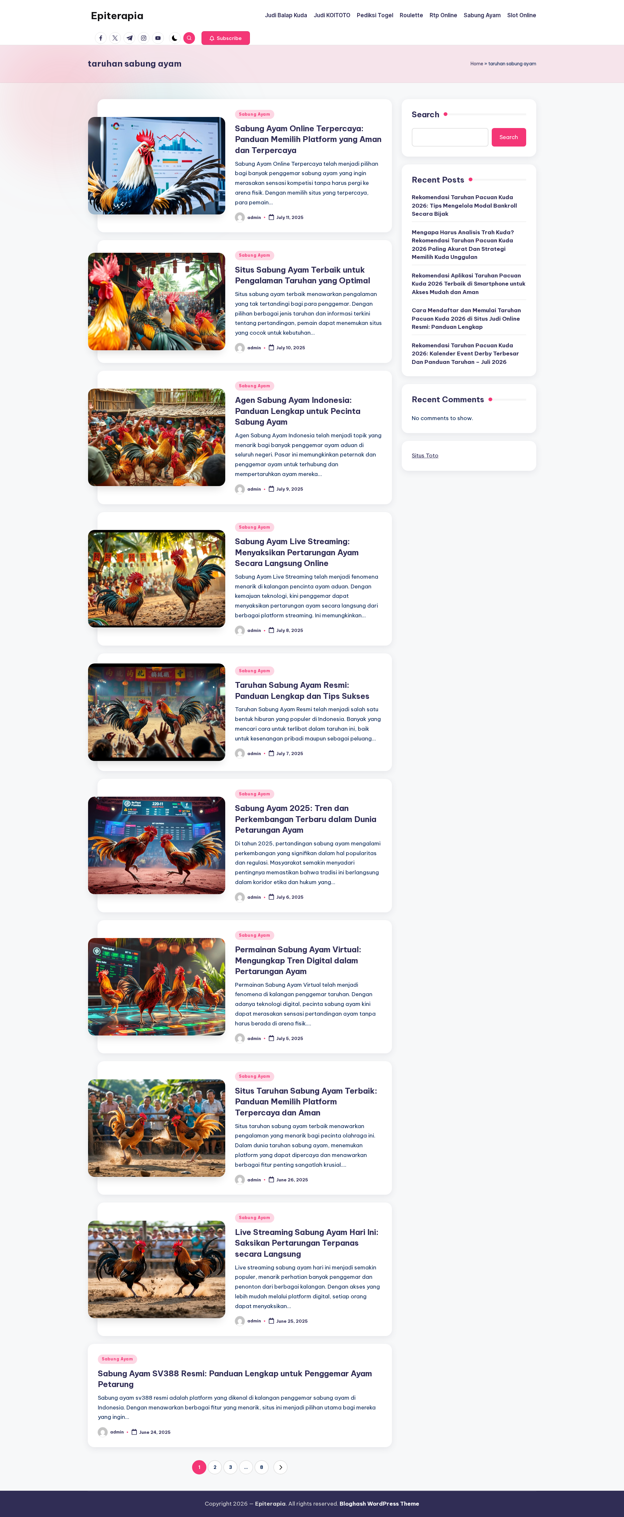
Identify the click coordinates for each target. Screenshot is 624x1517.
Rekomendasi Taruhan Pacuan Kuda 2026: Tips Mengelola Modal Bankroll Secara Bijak (464, 205)
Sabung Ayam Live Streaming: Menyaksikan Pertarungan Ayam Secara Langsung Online (297, 552)
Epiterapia (117, 15)
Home (477, 64)
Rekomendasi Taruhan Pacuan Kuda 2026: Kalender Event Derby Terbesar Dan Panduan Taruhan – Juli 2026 (465, 354)
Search (425, 114)
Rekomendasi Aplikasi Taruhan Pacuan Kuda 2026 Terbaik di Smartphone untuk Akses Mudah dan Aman (469, 284)
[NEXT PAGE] (280, 1467)
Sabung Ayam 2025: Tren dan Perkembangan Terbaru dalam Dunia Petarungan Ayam (305, 819)
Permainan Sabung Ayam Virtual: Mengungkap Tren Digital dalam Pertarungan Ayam (298, 960)
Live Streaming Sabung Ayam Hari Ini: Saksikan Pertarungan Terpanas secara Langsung (307, 1243)
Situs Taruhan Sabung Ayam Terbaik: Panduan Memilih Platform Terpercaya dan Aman (306, 1101)
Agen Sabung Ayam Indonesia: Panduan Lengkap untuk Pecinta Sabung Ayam (297, 411)
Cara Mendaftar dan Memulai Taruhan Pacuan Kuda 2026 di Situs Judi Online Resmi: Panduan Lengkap (466, 318)
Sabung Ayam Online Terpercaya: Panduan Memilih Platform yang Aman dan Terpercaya (308, 139)
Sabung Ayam (254, 114)
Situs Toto (425, 455)
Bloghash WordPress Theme (379, 1503)
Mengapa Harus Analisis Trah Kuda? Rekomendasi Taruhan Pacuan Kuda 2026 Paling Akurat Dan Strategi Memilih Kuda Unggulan (463, 245)
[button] (226, 38)
